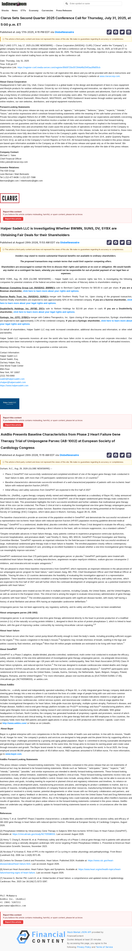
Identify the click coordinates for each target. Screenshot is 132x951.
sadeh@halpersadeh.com (12, 379)
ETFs (23, 10)
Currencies (47, 10)
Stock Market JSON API (79, 932)
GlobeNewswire (64, 32)
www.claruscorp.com (110, 76)
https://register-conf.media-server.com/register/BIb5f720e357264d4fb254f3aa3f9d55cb (59, 67)
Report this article (13, 219)
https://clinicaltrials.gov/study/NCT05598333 (34, 834)
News (15, 10)
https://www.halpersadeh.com (14, 385)
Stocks (5, 10)
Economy (34, 10)
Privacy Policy (84, 947)
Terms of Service (104, 947)
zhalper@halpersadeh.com (13, 382)
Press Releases (64, 10)
